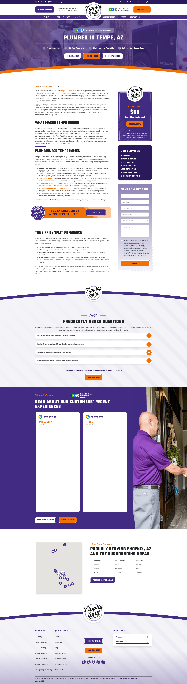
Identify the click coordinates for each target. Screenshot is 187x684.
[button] (139, 17)
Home (37, 86)
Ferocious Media (109, 678)
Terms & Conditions (134, 257)
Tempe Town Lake (67, 91)
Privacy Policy (125, 678)
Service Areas (46, 86)
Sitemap (134, 678)
